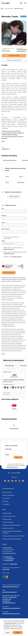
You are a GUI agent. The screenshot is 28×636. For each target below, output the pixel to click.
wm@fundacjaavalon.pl (8, 603)
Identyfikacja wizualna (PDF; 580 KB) (11, 525)
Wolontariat (5, 501)
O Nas (4, 509)
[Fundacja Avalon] (5, 2)
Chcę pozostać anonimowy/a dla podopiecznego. (11, 237)
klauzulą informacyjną (8, 249)
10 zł (7, 177)
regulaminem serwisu (9, 253)
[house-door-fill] (2, 8)
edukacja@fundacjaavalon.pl (10, 586)
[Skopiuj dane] (10, 51)
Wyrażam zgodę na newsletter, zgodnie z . (12, 248)
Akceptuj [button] (17, 632)
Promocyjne (23, 365)
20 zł (20, 177)
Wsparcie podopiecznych (8, 495)
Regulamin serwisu (6, 519)
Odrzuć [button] (8, 632)
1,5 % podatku (5, 504)
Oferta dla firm (6, 498)
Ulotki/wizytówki (9, 365)
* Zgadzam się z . (12, 256)
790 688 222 (6, 601)
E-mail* (3, 222)
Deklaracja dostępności (8, 522)
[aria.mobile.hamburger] (25, 3)
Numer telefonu (5, 229)
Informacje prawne (7, 513)
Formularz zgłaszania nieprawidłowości (11, 539)
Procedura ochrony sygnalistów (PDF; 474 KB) (13, 536)
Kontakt (4, 544)
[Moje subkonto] (21, 3)
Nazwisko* (4, 215)
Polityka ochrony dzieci (8, 528)
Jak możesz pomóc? (8, 488)
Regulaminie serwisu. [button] (11, 623)
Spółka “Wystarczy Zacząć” (9, 516)
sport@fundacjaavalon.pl (9, 592)
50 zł (7, 182)
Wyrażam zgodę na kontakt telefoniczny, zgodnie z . (14, 252)
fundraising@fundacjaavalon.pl (11, 613)
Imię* (2, 208)
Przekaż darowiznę (7, 492)
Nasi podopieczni (9, 8)
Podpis (3, 241)
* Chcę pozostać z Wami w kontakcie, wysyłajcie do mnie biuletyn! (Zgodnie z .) (16, 465)
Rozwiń (3, 353)
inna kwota (20, 182)
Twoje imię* (8, 449)
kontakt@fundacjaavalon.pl (9, 553)
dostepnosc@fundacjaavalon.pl (11, 608)
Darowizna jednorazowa (9, 160)
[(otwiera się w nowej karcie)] (5, 481)
